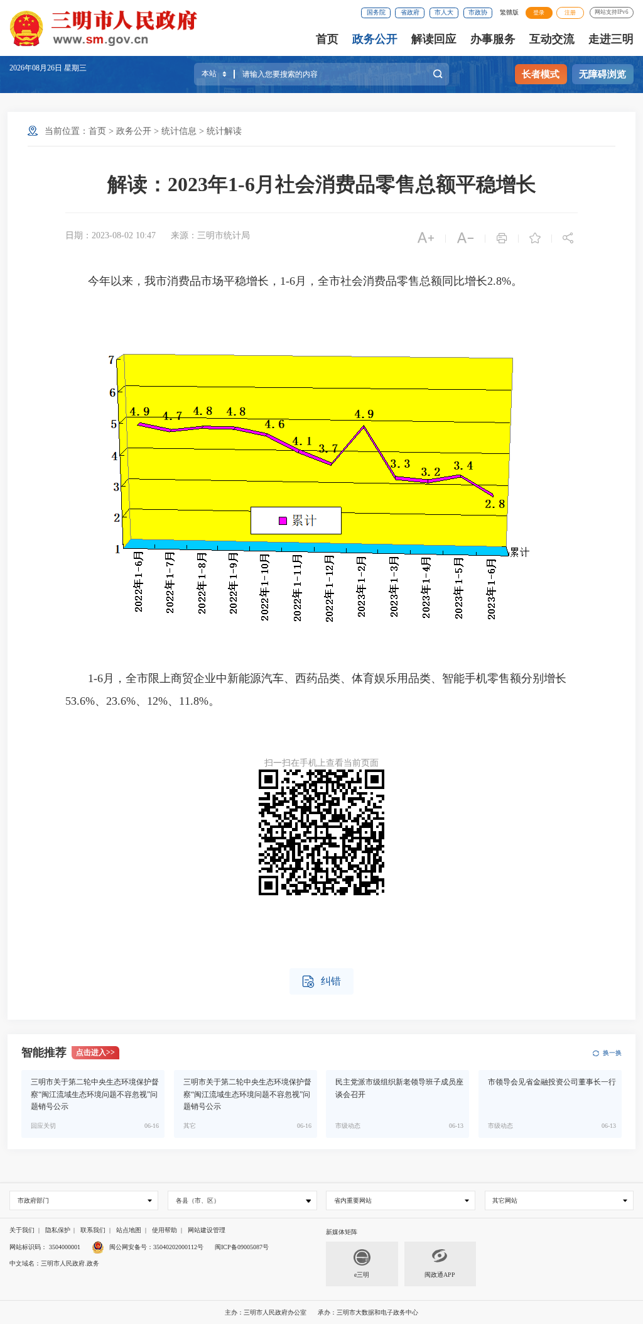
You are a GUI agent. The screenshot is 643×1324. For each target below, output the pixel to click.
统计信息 (179, 131)
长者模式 (540, 74)
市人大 (444, 12)
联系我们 (92, 1230)
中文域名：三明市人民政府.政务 (54, 1263)
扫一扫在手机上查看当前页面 (321, 763)
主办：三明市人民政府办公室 (265, 1312)
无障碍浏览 (602, 74)
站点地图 (128, 1230)
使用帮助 (164, 1230)
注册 (570, 12)
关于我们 (22, 1230)
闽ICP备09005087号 (242, 1247)
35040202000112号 (178, 1247)
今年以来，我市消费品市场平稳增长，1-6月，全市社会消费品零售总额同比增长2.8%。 (293, 281)
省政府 (410, 12)
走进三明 (611, 39)
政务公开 (374, 39)
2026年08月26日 (36, 67)
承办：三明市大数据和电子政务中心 (368, 1312)
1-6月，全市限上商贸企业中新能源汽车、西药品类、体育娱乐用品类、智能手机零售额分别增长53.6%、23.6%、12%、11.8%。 (315, 689)
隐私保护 (57, 1230)
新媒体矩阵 (341, 1231)
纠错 (321, 981)
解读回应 (434, 39)
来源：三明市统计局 (210, 235)
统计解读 (224, 131)
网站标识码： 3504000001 (44, 1247)
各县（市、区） (198, 1200)
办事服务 (493, 39)
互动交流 (552, 39)
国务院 (376, 12)
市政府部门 (33, 1200)
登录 (538, 12)
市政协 (477, 12)
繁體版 (509, 12)
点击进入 (95, 1052)
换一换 (612, 1052)
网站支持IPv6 (612, 12)
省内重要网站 (353, 1200)
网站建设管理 (206, 1230)
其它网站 (504, 1200)
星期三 (75, 67)
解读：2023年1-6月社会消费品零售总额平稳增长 (321, 184)
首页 (327, 39)
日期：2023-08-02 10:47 (110, 235)
